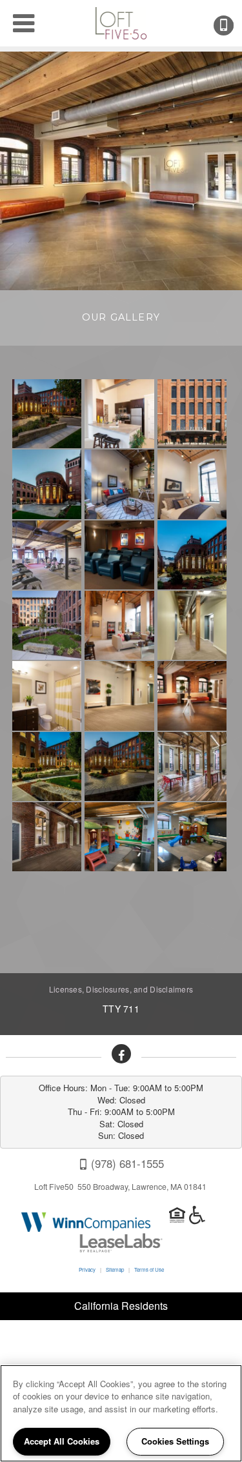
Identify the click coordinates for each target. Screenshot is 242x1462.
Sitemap (115, 1269)
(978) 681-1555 (232, 25)
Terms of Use (149, 1269)
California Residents (121, 1305)
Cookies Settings (175, 1441)
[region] (121, 1413)
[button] (121, 1054)
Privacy (87, 1269)
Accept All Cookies (61, 1441)
